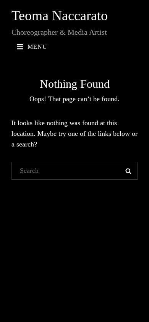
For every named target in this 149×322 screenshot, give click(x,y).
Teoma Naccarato (59, 15)
